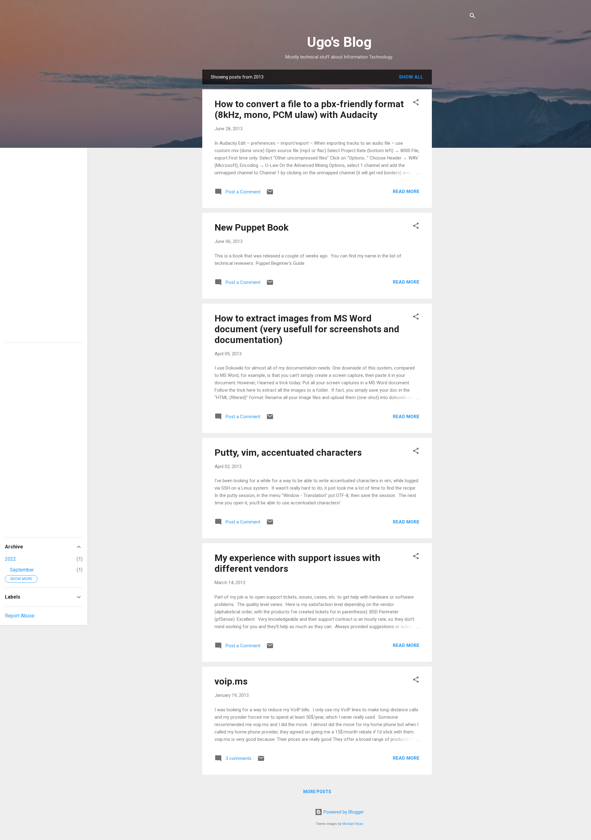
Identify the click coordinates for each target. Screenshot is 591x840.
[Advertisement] (456, 162)
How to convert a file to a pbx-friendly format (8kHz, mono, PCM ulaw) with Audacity (309, 109)
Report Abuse (19, 616)
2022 (10, 559)
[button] (416, 103)
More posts (317, 791)
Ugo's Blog (339, 42)
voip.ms (231, 681)
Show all (411, 77)
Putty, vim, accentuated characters (288, 452)
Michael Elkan (352, 824)
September (22, 570)
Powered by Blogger (343, 812)
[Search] (472, 16)
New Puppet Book (251, 227)
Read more (406, 191)
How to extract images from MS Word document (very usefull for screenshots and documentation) (307, 329)
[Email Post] (270, 194)
